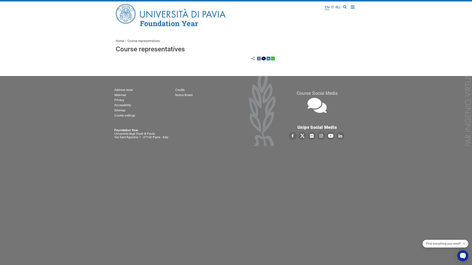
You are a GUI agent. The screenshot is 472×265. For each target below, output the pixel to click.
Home (352, 6)
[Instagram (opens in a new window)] (321, 135)
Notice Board (184, 95)
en (327, 7)
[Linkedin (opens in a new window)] (340, 135)
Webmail (120, 95)
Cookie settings (124, 115)
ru (338, 7)
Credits (180, 90)
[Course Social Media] (317, 105)
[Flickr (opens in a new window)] (312, 135)
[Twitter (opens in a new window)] (302, 135)
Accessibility (122, 105)
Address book (123, 90)
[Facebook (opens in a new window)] (293, 135)
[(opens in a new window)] (259, 58)
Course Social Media (317, 93)
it (332, 7)
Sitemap (119, 110)
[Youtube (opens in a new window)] (331, 135)
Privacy (119, 100)
